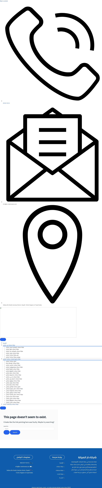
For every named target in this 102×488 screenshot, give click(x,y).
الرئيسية (5, 343)
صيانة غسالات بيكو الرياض (12, 385)
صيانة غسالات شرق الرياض (12, 349)
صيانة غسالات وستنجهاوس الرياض (14, 367)
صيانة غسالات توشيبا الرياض (12, 369)
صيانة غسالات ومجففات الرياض (10, 404)
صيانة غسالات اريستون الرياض (13, 392)
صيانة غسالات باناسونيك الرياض (13, 390)
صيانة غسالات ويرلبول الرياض (13, 381)
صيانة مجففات (59, 470)
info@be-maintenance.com (22, 466)
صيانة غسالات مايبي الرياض (12, 398)
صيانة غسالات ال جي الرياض (13, 377)
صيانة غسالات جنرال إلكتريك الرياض (14, 394)
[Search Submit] (7, 432)
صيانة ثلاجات (60, 474)
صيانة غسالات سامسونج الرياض (13, 375)
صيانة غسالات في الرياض (9, 345)
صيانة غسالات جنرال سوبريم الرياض (14, 388)
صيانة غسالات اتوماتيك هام (12, 363)
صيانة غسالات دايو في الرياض (13, 365)
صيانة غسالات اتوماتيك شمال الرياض (15, 347)
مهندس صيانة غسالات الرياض (13, 357)
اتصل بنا (61, 478)
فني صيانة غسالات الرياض (12, 355)
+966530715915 (25, 463)
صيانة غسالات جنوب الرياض (12, 353)
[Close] (3, 407)
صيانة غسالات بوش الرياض (12, 383)
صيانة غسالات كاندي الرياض (12, 402)
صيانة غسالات (59, 466)
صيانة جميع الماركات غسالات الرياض (11, 359)
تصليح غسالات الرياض (11, 361)
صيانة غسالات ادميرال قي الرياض (14, 379)
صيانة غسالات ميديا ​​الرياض (12, 396)
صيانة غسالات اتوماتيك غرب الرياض (14, 351)
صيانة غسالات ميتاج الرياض (12, 373)
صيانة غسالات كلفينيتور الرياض (13, 371)
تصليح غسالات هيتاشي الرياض (13, 387)
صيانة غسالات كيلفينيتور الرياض (13, 400)
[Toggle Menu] (3, 339)
